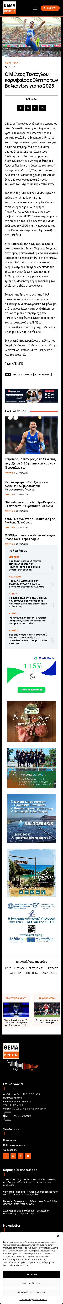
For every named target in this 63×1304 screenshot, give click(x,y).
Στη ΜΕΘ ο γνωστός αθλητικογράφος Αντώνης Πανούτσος (30, 520)
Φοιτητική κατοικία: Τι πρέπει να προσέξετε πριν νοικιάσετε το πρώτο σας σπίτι (27, 620)
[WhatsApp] (42, 108)
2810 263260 (16, 1104)
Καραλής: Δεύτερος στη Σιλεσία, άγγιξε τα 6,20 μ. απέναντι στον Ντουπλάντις (30, 463)
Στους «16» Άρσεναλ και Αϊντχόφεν (47, 1021)
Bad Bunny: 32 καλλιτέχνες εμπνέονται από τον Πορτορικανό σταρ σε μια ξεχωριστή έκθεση (25, 565)
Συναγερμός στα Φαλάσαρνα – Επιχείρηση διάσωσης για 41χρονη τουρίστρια (26, 1212)
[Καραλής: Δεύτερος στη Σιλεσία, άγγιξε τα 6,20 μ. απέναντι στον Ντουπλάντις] (31, 435)
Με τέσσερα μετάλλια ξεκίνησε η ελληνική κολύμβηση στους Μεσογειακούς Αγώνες (26, 485)
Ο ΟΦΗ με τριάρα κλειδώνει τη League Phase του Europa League (30, 537)
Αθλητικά (11, 63)
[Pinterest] (35, 108)
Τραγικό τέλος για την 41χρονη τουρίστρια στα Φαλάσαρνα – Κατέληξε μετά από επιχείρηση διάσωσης (28, 602)
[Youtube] (28, 1156)
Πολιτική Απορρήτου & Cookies (33, 1299)
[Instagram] (13, 1156)
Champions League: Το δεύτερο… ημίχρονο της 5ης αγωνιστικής (16, 1023)
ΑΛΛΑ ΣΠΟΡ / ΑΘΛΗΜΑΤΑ (22, 375)
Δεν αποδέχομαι (31, 1283)
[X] (28, 108)
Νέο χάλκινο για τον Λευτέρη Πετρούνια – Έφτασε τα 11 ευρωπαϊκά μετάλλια (31, 504)
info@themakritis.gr (20, 1101)
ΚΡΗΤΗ (13, 593)
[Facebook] (20, 108)
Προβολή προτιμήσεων (31, 1292)
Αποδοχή (31, 1274)
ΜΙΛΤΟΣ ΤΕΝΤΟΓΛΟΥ (42, 375)
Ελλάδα (13, 613)
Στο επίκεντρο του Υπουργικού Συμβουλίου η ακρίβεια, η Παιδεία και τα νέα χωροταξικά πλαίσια (28, 639)
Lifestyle (14, 556)
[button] (58, 1235)
